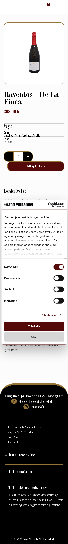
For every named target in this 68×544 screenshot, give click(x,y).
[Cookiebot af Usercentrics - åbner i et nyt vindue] (48, 204)
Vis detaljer (49, 315)
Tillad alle (34, 326)
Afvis (34, 337)
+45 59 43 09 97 (17, 437)
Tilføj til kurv (35, 166)
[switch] (58, 278)
